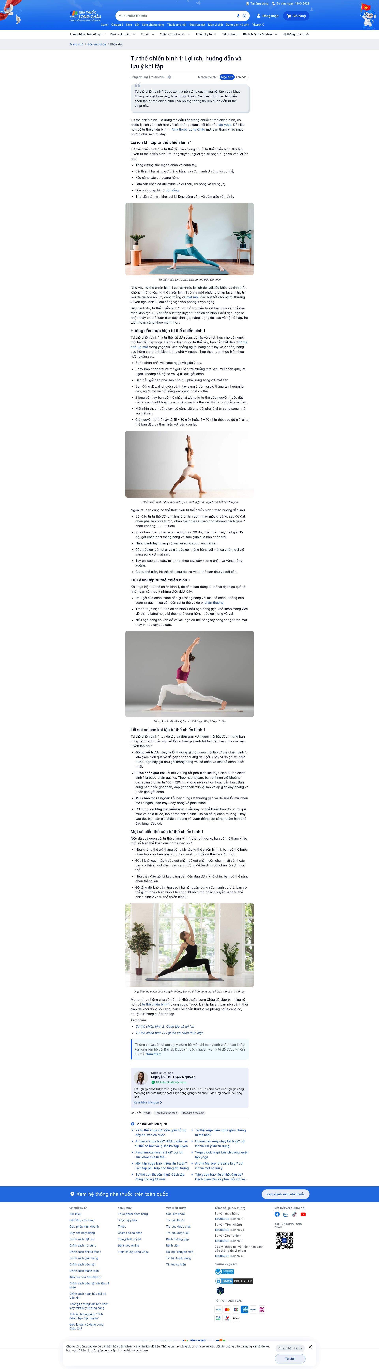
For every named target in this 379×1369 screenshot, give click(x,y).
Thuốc (122, 1226)
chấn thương (214, 602)
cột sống (172, 190)
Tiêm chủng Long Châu (133, 1251)
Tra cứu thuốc (175, 1220)
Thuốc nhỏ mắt (176, 24)
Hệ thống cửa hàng (82, 1220)
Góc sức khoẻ (175, 1214)
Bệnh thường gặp (177, 1239)
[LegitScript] (234, 1291)
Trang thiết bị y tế (129, 1239)
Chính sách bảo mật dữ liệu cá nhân (89, 1285)
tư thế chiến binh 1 (156, 1004)
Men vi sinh (215, 24)
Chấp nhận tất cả (290, 1348)
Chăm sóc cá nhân (130, 1232)
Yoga (147, 1112)
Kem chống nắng (153, 24)
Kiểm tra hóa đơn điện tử (85, 1277)
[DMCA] (234, 1281)
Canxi (104, 24)
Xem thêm (153, 1054)
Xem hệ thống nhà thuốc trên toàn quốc (122, 1194)
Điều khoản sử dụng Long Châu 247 (86, 1326)
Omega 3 (117, 24)
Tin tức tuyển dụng (178, 1258)
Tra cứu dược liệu (177, 1232)
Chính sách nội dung (82, 1245)
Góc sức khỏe (96, 44)
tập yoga (224, 125)
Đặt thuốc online (128, 1245)
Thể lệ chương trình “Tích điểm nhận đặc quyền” (86, 1316)
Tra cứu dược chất (178, 1226)
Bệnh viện (172, 1245)
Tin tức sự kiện (176, 1264)
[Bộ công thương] (224, 1272)
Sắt (137, 24)
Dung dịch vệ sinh (237, 24)
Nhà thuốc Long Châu (188, 129)
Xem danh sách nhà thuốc (285, 1194)
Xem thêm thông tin (146, 1102)
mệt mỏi (192, 297)
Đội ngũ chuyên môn (179, 1251)
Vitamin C (258, 24)
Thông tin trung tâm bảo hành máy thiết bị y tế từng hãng (89, 1306)
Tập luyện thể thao (166, 1112)
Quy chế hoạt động (82, 1232)
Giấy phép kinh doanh (84, 1226)
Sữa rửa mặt (197, 24)
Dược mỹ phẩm (128, 1220)
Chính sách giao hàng (83, 1258)
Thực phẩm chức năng (133, 1214)
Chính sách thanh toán (84, 1270)
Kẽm (129, 24)
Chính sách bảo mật (82, 1264)
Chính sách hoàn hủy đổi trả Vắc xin (87, 1295)
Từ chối (290, 1358)
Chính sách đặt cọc (82, 1239)
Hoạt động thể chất (193, 1112)
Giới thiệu (75, 1214)
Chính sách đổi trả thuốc (85, 1251)
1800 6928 (302, 3)
